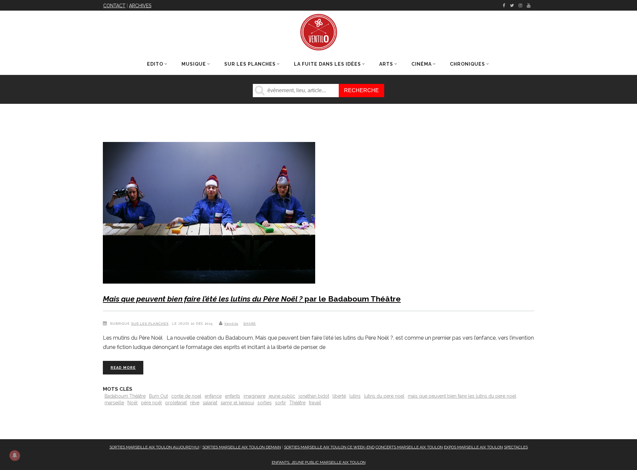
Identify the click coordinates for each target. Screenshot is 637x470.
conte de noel (186, 396)
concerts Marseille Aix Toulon (409, 447)
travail (315, 402)
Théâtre (297, 402)
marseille (114, 402)
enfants (232, 396)
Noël (132, 402)
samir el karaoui (237, 402)
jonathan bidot (314, 396)
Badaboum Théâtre (125, 396)
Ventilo (231, 323)
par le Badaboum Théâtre (252, 298)
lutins (355, 396)
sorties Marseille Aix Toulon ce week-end (329, 447)
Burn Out (158, 396)
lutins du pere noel (384, 396)
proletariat (176, 402)
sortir (280, 402)
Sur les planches (150, 323)
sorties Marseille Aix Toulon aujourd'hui (154, 447)
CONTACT (114, 5)
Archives (140, 5)
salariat (210, 402)
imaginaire (254, 396)
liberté (339, 396)
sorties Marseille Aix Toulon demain (241, 447)
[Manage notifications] (14, 455)
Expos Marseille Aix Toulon (473, 447)
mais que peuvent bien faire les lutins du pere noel (462, 396)
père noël (151, 402)
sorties (264, 402)
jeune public (282, 396)
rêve (194, 402)
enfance (213, 396)
